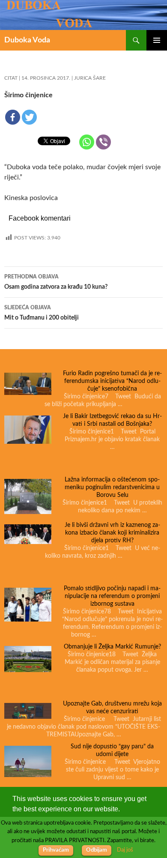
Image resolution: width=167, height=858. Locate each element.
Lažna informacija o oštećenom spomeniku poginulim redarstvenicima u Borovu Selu (112, 487)
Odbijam (96, 850)
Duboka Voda (27, 40)
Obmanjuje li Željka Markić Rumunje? (112, 647)
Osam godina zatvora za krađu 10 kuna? (55, 282)
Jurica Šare (90, 78)
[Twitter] (29, 117)
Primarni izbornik (156, 40)
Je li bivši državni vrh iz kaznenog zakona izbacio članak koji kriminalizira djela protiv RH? (112, 533)
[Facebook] (12, 117)
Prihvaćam (56, 850)
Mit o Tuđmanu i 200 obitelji (41, 313)
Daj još (125, 850)
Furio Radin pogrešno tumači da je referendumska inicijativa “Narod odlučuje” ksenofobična (112, 381)
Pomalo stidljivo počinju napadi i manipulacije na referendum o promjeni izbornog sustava (112, 596)
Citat (11, 78)
